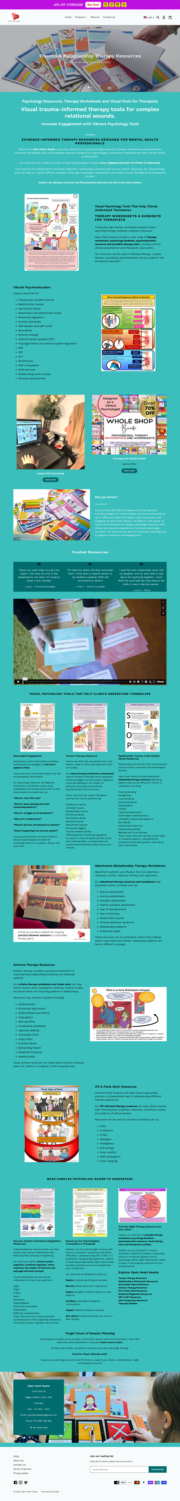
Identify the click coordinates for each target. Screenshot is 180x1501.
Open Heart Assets (29, 1492)
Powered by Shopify (50, 1492)
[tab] (88, 87)
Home (68, 17)
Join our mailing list (101, 1456)
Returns (95, 17)
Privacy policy (20, 1473)
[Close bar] (178, 2)
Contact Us (109, 17)
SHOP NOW (50, 480)
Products (80, 17)
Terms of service (22, 1469)
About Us (18, 1460)
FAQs (16, 1456)
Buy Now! (93, 5)
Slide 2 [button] (91, 87)
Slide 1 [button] (88, 87)
